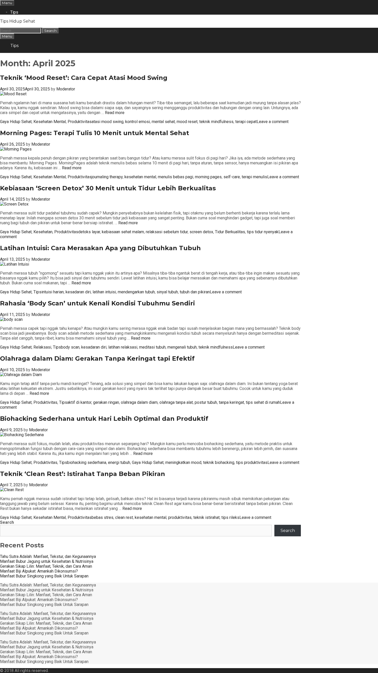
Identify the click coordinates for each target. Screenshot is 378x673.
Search (7, 522)
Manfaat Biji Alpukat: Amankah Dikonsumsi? (39, 571)
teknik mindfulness (216, 121)
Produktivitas (80, 121)
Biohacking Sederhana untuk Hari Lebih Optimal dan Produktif (104, 418)
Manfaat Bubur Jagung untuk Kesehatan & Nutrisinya (46, 561)
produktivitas (180, 517)
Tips (14, 12)
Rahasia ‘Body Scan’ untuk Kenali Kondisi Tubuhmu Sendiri (97, 303)
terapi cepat (246, 121)
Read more (114, 112)
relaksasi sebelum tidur (167, 231)
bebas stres (102, 517)
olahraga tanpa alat (176, 402)
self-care (231, 176)
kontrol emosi (137, 121)
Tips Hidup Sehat (17, 21)
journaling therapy (107, 176)
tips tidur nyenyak (262, 231)
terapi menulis (254, 176)
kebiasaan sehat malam (123, 231)
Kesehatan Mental (49, 121)
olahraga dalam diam (139, 402)
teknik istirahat (206, 517)
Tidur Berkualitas (230, 231)
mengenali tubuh (182, 347)
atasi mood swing (107, 121)
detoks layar (89, 231)
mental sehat (163, 121)
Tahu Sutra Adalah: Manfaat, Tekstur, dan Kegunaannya (48, 556)
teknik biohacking (218, 462)
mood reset (187, 121)
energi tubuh (119, 462)
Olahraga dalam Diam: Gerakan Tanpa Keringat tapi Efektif (97, 358)
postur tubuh (206, 402)
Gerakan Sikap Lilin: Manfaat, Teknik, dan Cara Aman (46, 566)
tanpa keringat (231, 402)
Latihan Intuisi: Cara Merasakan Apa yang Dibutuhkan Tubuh (100, 248)
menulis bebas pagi (175, 176)
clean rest (124, 517)
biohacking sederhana (86, 462)
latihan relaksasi (122, 347)
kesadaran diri (78, 291)
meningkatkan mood (183, 462)
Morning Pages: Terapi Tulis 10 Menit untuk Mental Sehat (94, 133)
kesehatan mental (140, 176)
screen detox (201, 231)
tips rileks (230, 517)
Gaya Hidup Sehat (16, 121)
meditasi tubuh (152, 347)
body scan (70, 347)
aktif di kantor (79, 402)
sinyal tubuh (167, 291)
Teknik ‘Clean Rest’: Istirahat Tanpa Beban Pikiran (82, 474)
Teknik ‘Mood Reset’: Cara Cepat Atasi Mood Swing (83, 77)
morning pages (208, 176)
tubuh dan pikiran (195, 291)
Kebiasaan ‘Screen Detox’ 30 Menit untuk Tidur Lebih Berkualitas (108, 188)
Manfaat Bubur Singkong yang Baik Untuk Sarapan (44, 576)
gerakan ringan (106, 402)
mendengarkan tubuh (136, 291)
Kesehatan (42, 231)
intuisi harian (52, 291)
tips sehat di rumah (263, 402)
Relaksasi (42, 347)
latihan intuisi (104, 291)
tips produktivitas (251, 462)
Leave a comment (273, 121)
